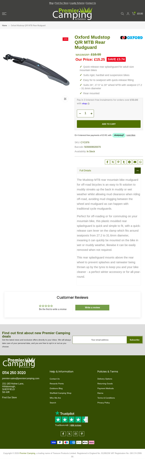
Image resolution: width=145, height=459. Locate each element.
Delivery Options (104, 379)
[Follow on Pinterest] (81, 433)
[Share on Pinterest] (118, 162)
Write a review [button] (92, 307)
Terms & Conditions (106, 398)
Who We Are (55, 398)
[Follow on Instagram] (75, 433)
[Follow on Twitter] (69, 433)
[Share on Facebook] (107, 162)
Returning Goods (105, 383)
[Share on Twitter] (112, 162)
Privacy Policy (103, 403)
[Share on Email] (135, 162)
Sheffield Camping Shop (60, 393)
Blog (51, 3)
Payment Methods (105, 388)
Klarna (100, 393)
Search (53, 403)
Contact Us (91, 3)
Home (4, 25)
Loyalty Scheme (77, 3)
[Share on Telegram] (129, 162)
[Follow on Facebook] (63, 433)
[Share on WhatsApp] (140, 162)
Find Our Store (61, 3)
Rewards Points (57, 383)
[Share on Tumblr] (123, 162)
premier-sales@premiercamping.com (20, 378)
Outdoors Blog (56, 388)
